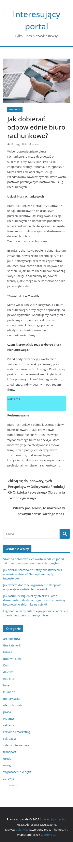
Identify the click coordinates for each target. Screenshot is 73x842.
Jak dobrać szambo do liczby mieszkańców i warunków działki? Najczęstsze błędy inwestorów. (32, 574)
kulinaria (9, 692)
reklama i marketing (16, 732)
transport (9, 752)
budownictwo (12, 659)
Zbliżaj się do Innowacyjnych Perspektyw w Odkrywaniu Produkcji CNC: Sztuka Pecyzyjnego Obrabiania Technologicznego (36, 489)
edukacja (9, 679)
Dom (6, 665)
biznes (7, 652)
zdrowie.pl (15, 109)
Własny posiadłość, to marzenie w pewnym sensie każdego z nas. (39, 511)
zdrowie (8, 778)
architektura (11, 639)
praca (7, 712)
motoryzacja (11, 699)
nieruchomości (13, 705)
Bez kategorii (12, 645)
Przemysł (9, 719)
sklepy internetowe (16, 745)
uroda (7, 758)
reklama (8, 725)
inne (6, 685)
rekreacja (9, 739)
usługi (7, 765)
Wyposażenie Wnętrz (17, 772)
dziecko (8, 672)
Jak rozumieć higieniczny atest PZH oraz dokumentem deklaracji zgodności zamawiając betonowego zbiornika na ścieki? (34, 600)
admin (35, 144)
